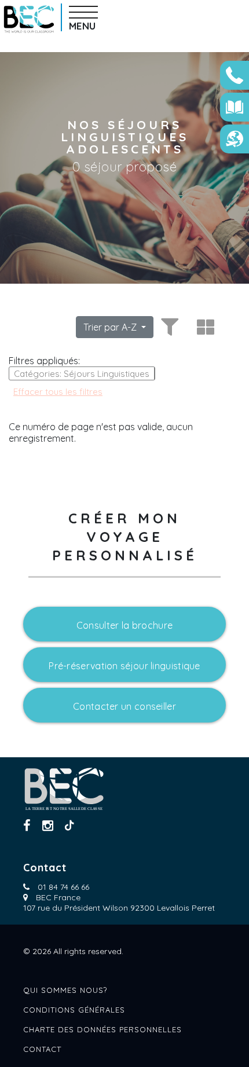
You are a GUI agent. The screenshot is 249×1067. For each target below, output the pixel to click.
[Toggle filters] (167, 327)
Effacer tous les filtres (57, 391)
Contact (42, 1049)
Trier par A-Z (111, 327)
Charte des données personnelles (102, 1029)
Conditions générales (74, 1009)
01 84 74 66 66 (63, 887)
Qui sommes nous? (65, 990)
